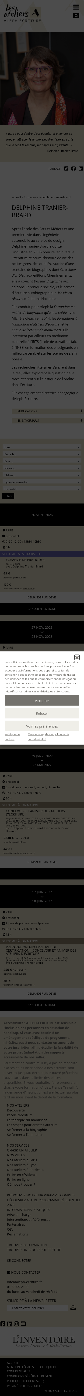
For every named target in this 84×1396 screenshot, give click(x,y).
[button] (77, 657)
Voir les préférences (42, 726)
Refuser (42, 713)
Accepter (42, 700)
